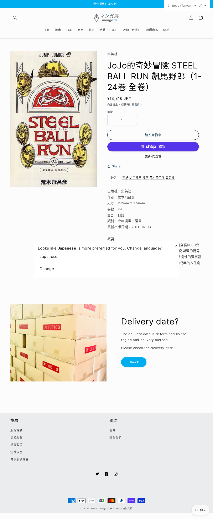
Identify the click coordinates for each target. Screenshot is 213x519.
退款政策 (16, 444)
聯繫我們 (115, 437)
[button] (15, 17)
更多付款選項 (153, 156)
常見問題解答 (19, 459)
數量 (110, 111)
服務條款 (16, 430)
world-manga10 (100, 508)
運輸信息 (16, 452)
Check (134, 362)
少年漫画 (135, 177)
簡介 (112, 430)
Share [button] (116, 166)
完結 (125, 177)
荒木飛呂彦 (157, 177)
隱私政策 (16, 437)
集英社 (170, 177)
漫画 (145, 177)
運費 (137, 104)
